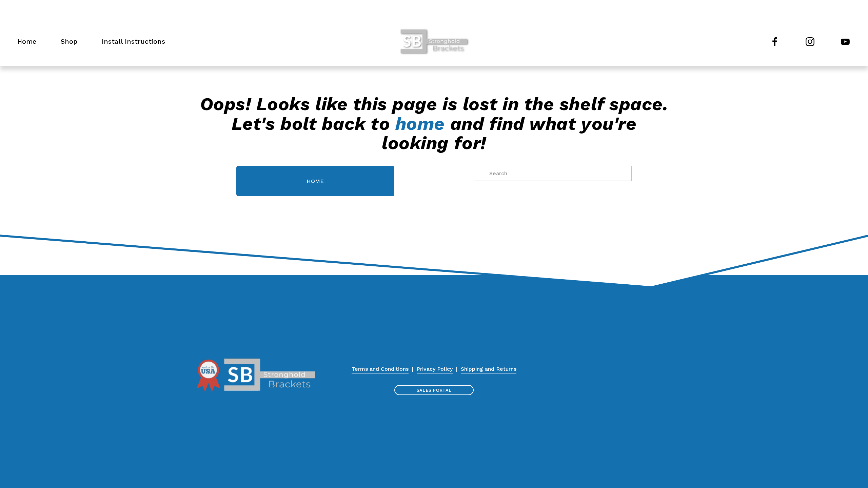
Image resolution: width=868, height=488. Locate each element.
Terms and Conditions (380, 369)
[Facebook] (774, 41)
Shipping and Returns (488, 369)
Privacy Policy (435, 369)
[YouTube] (845, 41)
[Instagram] (810, 41)
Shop (69, 41)
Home (26, 41)
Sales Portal (434, 390)
